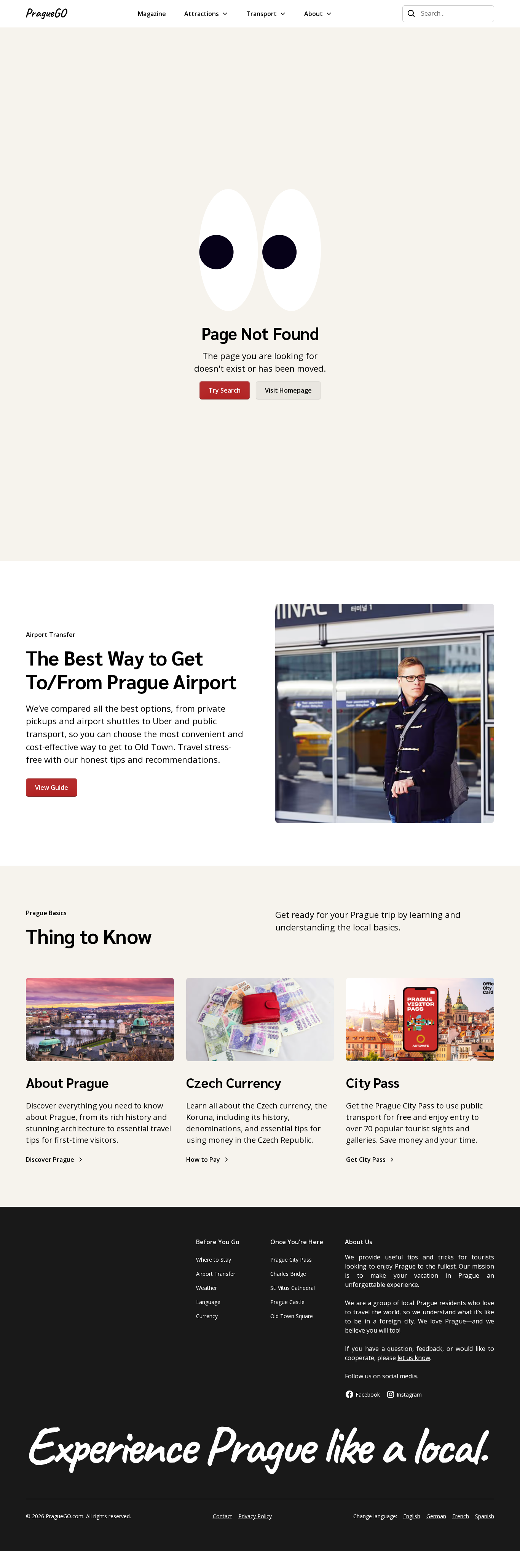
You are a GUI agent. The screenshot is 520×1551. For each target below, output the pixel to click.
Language (208, 1302)
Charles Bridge (288, 1273)
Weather (206, 1287)
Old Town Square (291, 1316)
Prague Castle (287, 1302)
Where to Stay (213, 1259)
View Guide (51, 787)
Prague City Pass (291, 1259)
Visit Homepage (288, 390)
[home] (46, 13)
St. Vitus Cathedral (292, 1287)
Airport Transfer (215, 1273)
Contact (222, 1516)
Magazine (152, 14)
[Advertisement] (260, 123)
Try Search (225, 390)
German (436, 1516)
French (460, 1516)
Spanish (484, 1516)
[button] (206, 13)
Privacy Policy (255, 1516)
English (411, 1516)
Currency (207, 1316)
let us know (413, 1358)
